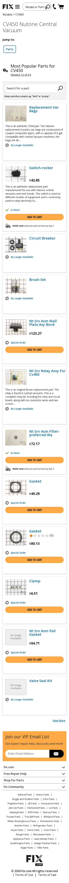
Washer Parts (21, 825)
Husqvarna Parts (50, 803)
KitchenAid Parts (36, 807)
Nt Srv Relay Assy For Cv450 (47, 372)
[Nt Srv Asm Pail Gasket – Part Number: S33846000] (16, 637)
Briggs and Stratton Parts (25, 799)
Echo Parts (48, 799)
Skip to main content (35, 6)
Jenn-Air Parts (16, 807)
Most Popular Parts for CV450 (33, 68)
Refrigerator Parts (42, 825)
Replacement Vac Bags (44, 109)
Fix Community (14, 787)
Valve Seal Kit (40, 681)
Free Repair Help (15, 774)
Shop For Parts (14, 780)
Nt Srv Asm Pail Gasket (42, 632)
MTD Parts (33, 812)
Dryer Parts (17, 830)
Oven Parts (50, 830)
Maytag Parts (17, 812)
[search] (60, 88)
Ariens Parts (42, 794)
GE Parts (32, 803)
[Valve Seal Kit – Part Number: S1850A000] (16, 687)
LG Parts (53, 807)
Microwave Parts (42, 834)
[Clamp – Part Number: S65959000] (16, 587)
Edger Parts (27, 847)
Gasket (35, 481)
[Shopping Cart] (61, 6)
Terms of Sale (47, 875)
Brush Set (37, 279)
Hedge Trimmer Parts (45, 843)
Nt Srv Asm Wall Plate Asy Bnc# (43, 322)
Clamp (34, 581)
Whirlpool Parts (52, 816)
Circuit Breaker (42, 238)
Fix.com (9, 767)
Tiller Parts (42, 847)
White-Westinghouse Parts (21, 821)
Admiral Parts (25, 794)
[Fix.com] (8, 6)
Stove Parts (33, 830)
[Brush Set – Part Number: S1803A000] (16, 286)
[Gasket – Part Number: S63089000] (16, 487)
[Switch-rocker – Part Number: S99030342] (16, 174)
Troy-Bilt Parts (32, 816)
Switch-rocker (41, 168)
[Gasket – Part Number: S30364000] (16, 537)
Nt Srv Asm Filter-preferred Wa (44, 433)
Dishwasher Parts (49, 821)
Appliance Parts (21, 838)
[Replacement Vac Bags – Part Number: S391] (16, 114)
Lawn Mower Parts (44, 838)
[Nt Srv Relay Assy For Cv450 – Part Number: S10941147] (16, 377)
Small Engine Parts (20, 843)
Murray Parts (50, 812)
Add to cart (34, 217)
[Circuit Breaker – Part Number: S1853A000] (16, 244)
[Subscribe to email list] (56, 754)
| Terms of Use (23, 875)
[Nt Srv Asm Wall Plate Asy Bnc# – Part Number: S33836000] (16, 327)
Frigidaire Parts (16, 803)
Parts (9, 49)
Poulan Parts (14, 816)
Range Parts (22, 834)
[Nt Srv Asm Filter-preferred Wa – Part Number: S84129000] (16, 438)
